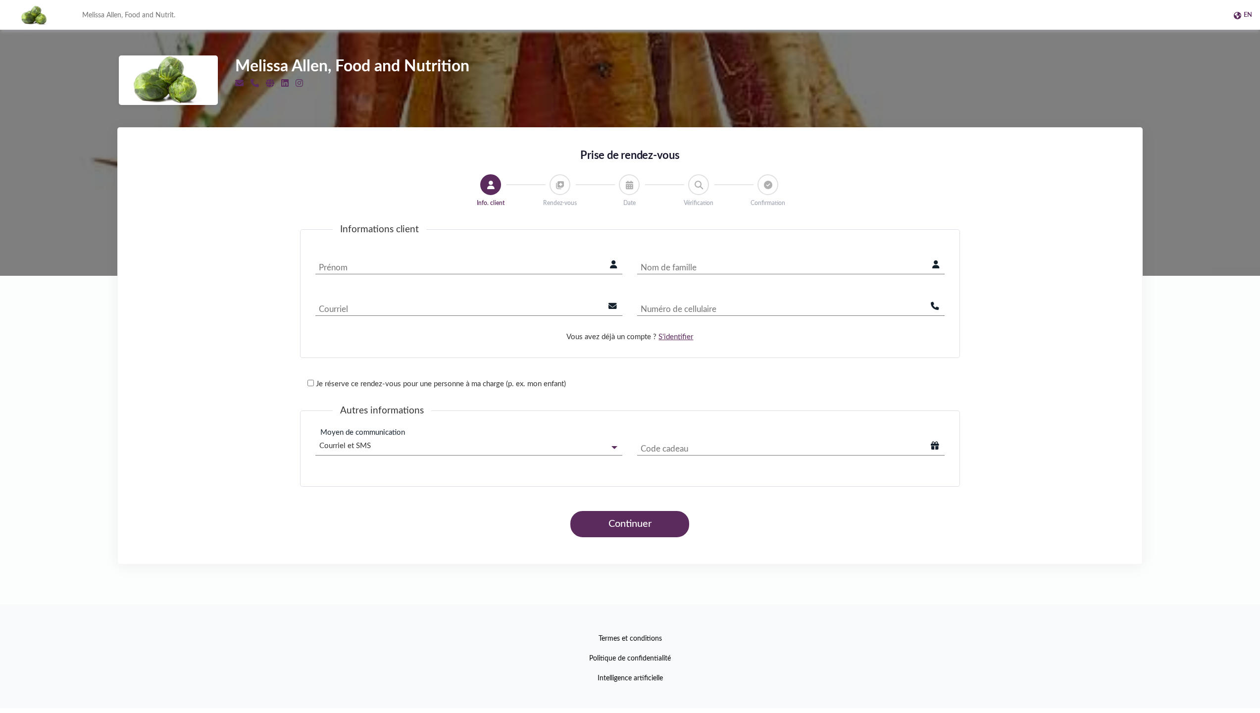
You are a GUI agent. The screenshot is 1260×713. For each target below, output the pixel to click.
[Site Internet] (270, 83)
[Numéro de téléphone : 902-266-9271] (255, 83)
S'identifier (675, 337)
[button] (490, 184)
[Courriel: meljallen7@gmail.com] (239, 83)
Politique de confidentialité (630, 658)
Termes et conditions (630, 638)
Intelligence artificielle (630, 678)
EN (1248, 15)
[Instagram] (299, 83)
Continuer (630, 524)
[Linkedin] (285, 83)
